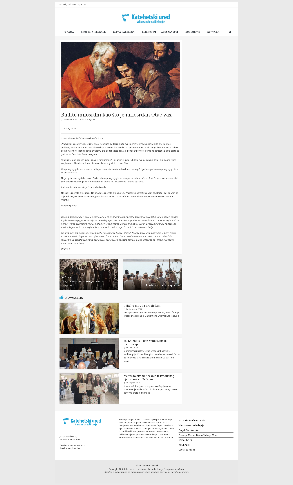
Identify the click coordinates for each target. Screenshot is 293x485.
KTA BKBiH (184, 444)
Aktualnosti (169, 31)
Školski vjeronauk (93, 31)
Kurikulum (149, 31)
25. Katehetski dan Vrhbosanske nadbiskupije (145, 342)
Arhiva (138, 465)
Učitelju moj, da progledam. (142, 305)
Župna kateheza (123, 31)
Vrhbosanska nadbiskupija (191, 425)
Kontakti (213, 31)
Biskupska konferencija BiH (192, 420)
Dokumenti (192, 31)
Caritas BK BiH (186, 439)
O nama (69, 31)
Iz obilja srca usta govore (162, 283)
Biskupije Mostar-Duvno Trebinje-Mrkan (198, 435)
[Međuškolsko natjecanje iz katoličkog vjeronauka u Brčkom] (89, 374)
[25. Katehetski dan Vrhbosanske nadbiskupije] (89, 339)
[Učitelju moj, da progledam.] (89, 304)
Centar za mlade (187, 449)
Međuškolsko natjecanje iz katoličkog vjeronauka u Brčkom (149, 377)
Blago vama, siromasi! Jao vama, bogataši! (83, 281)
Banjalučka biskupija (189, 430)
